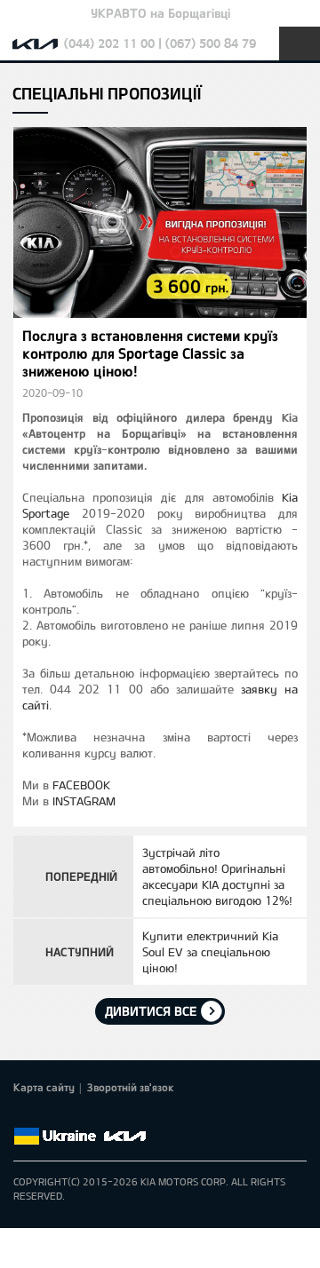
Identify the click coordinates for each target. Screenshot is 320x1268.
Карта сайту (44, 1087)
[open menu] (299, 43)
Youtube (98, 1115)
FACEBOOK (81, 785)
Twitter (49, 1115)
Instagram (123, 1115)
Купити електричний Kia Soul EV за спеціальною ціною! (210, 952)
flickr (148, 1115)
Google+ (73, 1115)
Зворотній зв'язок (130, 1087)
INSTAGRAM (84, 801)
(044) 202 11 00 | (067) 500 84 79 (160, 43)
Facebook (24, 1115)
